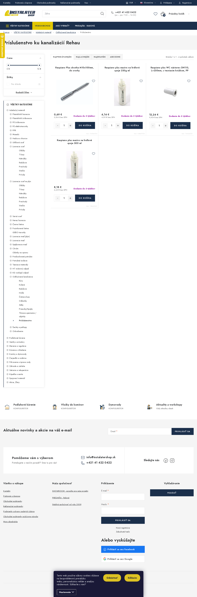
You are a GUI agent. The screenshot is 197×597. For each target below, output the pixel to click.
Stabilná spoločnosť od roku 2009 (66, 504)
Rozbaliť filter (22, 92)
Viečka (22, 170)
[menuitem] (17, 26)
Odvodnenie (18, 331)
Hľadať (102, 13)
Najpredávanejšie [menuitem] (62, 57)
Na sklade (25, 84)
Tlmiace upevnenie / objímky (27, 315)
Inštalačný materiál (17, 110)
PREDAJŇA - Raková (60, 497)
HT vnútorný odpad (21, 268)
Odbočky (23, 301)
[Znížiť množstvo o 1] (57, 125)
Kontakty (6, 2)
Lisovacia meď (19, 240)
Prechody (23, 166)
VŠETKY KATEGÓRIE (21, 104)
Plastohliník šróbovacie (22, 118)
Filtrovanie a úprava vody (20, 362)
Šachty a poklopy (20, 327)
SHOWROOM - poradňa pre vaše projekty (70, 491)
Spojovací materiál (17, 378)
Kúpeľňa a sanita (16, 374)
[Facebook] (166, 460)
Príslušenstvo (25, 320)
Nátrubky (22, 158)
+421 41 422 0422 (125, 12)
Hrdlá (21, 293)
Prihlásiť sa (182, 431)
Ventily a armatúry (16, 342)
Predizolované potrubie (22, 256)
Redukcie (23, 162)
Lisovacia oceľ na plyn (22, 181)
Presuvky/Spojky (26, 309)
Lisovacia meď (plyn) (21, 236)
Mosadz (16, 134)
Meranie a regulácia (17, 346)
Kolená (22, 284)
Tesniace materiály (20, 264)
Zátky (21, 305)
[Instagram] (172, 460)
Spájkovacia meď (20, 244)
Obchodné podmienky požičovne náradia (20, 516)
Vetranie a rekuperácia (18, 370)
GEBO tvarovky (19, 232)
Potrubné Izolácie (20, 260)
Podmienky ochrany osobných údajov (19, 511)
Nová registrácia (123, 528)
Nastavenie (65, 592)
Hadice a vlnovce (20, 138)
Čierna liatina (18, 224)
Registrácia (187, 2)
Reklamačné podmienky (70, 2)
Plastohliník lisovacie (21, 114)
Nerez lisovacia (19, 220)
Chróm (15, 248)
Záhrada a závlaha (17, 366)
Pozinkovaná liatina (21, 228)
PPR (14, 130)
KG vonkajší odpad (21, 272)
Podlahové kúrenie (17, 338)
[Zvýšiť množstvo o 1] (70, 125)
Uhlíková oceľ (18, 142)
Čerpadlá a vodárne (17, 358)
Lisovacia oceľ (18, 146)
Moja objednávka (10, 521)
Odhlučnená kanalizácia (23, 276)
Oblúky (22, 150)
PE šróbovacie (19, 122)
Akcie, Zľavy (14, 382)
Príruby (22, 174)
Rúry (21, 280)
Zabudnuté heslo (123, 531)
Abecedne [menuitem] (115, 57)
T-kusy (21, 154)
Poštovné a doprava (23, 2)
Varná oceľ (17, 216)
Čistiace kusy (24, 297)
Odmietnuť (112, 577)
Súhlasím (132, 577)
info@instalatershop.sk (101, 457)
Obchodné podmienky (46, 2)
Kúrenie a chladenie (17, 350)
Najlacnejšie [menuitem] (82, 57)
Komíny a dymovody (18, 354)
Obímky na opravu (20, 252)
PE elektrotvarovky (20, 126)
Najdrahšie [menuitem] (100, 57)
